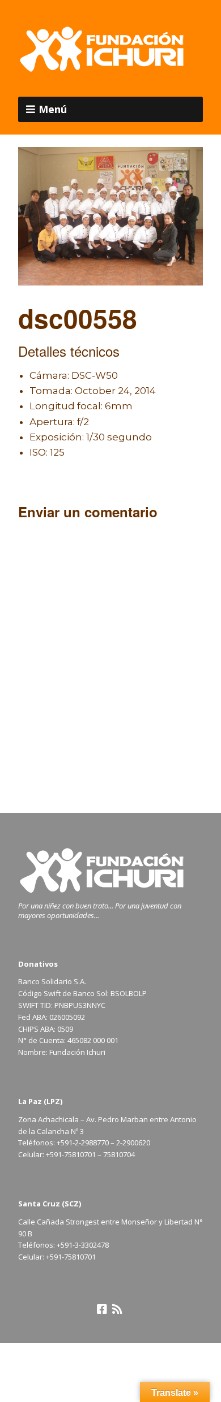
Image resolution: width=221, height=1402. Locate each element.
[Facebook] (102, 1309)
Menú (53, 109)
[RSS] (117, 1309)
